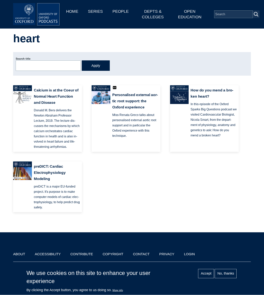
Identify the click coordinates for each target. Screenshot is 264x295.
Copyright (113, 254)
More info (117, 290)
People (120, 11)
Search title (23, 58)
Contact (141, 254)
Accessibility (48, 254)
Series (95, 11)
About (19, 254)
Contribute (81, 254)
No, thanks (225, 274)
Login (189, 254)
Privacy (166, 254)
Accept (206, 274)
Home (72, 11)
